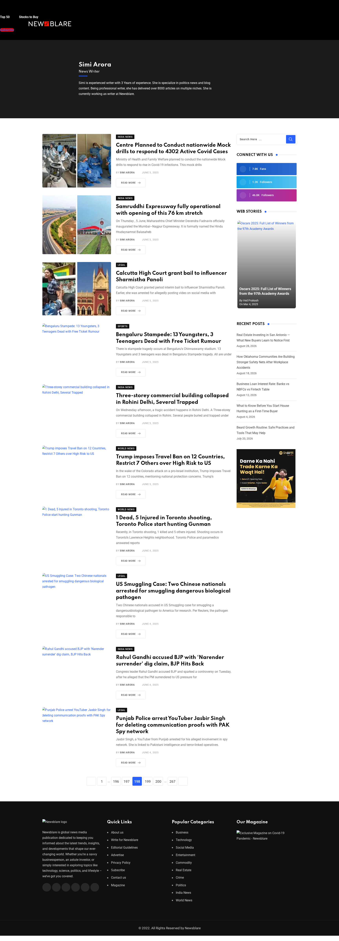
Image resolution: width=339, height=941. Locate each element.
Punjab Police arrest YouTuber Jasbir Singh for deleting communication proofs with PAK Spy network (173, 725)
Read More (128, 182)
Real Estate (183, 870)
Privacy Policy (120, 862)
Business (182, 832)
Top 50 (5, 17)
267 (172, 781)
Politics (181, 885)
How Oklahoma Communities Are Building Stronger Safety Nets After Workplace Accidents (266, 362)
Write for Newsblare (124, 840)
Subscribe (118, 870)
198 (137, 781)
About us (117, 832)
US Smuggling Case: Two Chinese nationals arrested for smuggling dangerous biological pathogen (173, 591)
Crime (180, 877)
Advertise (117, 855)
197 (126, 781)
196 (116, 781)
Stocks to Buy (28, 17)
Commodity (184, 862)
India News (183, 893)
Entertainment (185, 855)
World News (184, 900)
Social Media (185, 847)
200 (158, 781)
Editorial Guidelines (124, 847)
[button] (8, 9)
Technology (184, 840)
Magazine (118, 885)
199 (148, 781)
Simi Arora (95, 65)
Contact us (118, 877)
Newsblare (193, 928)
